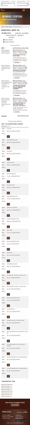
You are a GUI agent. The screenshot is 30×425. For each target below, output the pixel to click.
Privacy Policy (19, 415)
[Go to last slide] (2, 4)
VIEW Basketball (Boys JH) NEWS (21, 48)
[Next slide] (28, 4)
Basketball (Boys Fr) (7, 386)
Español (21, 418)
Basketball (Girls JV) (7, 394)
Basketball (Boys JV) (7, 387)
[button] (23, 10)
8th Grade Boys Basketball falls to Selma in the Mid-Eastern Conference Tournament (19, 87)
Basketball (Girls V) (7, 396)
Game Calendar (9, 39)
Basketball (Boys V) (7, 389)
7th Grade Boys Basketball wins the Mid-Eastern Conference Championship (19, 104)
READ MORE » (17, 62)
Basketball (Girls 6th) (7, 391)
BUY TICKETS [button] (15, 405)
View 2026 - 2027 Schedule (22, 33)
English (17, 418)
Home (2, 26)
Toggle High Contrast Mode (22, 420)
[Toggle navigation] (27, 10)
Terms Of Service (19, 416)
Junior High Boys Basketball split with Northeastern (20, 70)
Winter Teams (8, 26)
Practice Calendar (9, 42)
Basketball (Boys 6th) (7, 384)
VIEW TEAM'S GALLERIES (23, 116)
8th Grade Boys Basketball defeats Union (19, 55)
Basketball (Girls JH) (7, 392)
